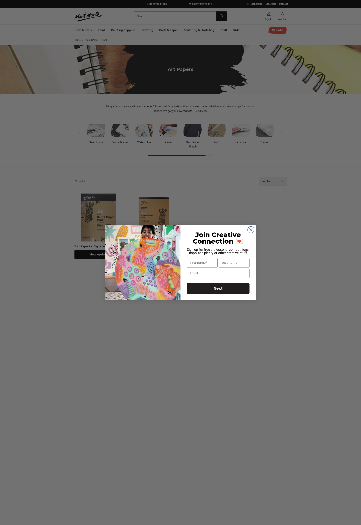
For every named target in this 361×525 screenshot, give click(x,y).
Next (218, 288)
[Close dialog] (251, 229)
